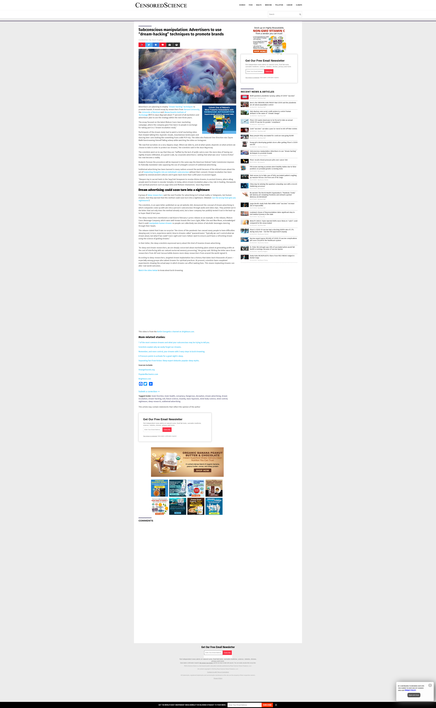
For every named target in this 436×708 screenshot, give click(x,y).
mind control (222, 399)
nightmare (143, 401)
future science (172, 399)
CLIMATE (299, 5)
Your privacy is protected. (150, 436)
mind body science (208, 399)
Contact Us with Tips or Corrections (218, 672)
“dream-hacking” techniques (181, 107)
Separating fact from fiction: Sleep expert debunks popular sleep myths (169, 361)
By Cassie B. (261, 162)
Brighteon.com (145, 379)
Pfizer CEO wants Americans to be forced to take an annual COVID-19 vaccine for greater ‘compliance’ (271, 121)
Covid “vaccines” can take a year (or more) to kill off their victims (273, 129)
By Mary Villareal (263, 147)
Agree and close (414, 695)
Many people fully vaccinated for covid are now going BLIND (272, 136)
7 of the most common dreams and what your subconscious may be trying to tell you (174, 342)
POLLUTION (279, 5)
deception (200, 396)
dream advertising (213, 396)
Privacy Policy (218, 678)
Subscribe (267, 705)
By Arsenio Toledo (263, 180)
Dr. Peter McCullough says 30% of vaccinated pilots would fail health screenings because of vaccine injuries (272, 248)
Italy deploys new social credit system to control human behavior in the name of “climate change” (270, 112)
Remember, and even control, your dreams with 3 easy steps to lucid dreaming (171, 351)
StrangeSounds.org (147, 370)
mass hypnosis (193, 399)
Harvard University (191, 109)
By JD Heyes (261, 124)
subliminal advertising (171, 401)
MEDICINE (268, 5)
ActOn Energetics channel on (175, 332)
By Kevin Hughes (262, 155)
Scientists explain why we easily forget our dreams (160, 347)
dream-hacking (154, 399)
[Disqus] (187, 552)
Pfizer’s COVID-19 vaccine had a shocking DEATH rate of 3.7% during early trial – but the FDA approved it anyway (272, 231)
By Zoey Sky (261, 216)
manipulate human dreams (160, 223)
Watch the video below (148, 270)
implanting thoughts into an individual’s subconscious (166, 172)
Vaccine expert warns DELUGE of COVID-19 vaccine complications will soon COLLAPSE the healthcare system (273, 239)
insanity (182, 399)
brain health (170, 396)
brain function (158, 396)
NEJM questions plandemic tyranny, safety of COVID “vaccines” (272, 96)
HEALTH (258, 5)
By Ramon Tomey (263, 260)
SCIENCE (242, 5)
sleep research (154, 401)
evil (163, 399)
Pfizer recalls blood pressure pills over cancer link (269, 160)
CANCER (289, 5)
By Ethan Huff (261, 98)
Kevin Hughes (157, 40)
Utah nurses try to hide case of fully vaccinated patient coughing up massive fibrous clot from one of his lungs (273, 176)
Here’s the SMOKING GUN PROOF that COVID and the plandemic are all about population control (273, 104)
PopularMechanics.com (148, 374)
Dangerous (190, 396)
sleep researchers (155, 195)
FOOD (251, 5)
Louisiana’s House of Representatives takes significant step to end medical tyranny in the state (272, 213)
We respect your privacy (206, 663)
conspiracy (180, 396)
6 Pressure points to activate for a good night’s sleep (161, 356)
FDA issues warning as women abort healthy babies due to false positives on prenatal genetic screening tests (273, 168)
